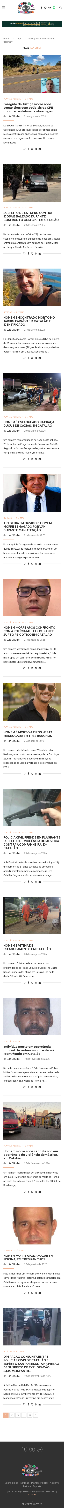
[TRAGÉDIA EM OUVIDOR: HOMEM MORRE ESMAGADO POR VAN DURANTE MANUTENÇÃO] (32, 493)
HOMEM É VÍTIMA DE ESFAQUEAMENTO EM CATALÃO (27, 947)
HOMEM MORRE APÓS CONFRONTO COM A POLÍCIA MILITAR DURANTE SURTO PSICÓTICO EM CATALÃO (29, 631)
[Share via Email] (40, 149)
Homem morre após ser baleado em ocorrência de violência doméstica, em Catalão (30, 1154)
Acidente (55, 1482)
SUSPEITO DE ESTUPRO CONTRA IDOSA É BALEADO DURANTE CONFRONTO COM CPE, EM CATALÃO (31, 216)
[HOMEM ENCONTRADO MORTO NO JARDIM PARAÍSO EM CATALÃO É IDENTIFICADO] (32, 287)
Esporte (37, 1486)
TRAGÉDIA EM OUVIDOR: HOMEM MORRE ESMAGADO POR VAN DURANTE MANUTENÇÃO (27, 526)
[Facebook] (41, 7)
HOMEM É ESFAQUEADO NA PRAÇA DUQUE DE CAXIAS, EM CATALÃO (28, 423)
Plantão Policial (39, 1482)
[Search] (60, 7)
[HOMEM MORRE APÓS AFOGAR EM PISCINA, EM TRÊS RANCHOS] (32, 1225)
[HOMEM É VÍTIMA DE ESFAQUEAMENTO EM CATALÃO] (32, 915)
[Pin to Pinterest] (36, 149)
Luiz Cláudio (13, 116)
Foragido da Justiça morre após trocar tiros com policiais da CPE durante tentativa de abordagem (28, 107)
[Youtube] (49, 7)
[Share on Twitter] (32, 149)
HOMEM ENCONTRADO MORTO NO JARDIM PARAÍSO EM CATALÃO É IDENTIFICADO (29, 321)
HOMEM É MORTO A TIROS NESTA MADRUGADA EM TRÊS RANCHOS (27, 734)
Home (6, 38)
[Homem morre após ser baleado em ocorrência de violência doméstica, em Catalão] (32, 1121)
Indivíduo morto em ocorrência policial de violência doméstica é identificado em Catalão (28, 1050)
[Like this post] (24, 149)
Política (27, 1486)
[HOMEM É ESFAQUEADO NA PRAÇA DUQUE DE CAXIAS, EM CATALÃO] (32, 392)
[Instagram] (45, 7)
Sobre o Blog (11, 1482)
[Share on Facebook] (28, 149)
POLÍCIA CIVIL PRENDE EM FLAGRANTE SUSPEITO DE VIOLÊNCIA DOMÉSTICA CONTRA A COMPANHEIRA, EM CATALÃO (31, 843)
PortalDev (32, 1494)
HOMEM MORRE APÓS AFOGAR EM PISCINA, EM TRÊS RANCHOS (28, 1257)
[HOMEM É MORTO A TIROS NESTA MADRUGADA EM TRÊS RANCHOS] (32, 702)
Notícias (24, 1482)
